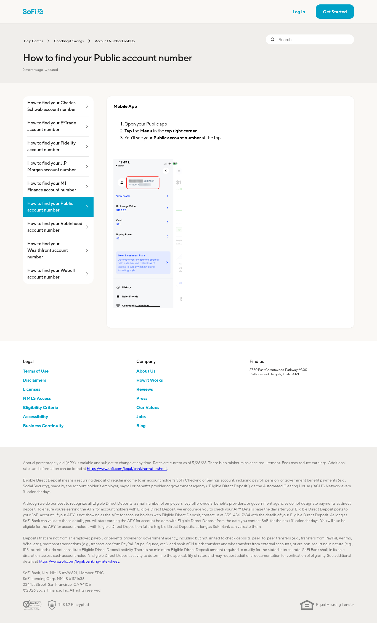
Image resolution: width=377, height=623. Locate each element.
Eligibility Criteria (40, 407)
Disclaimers (34, 380)
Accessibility (35, 416)
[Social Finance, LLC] (33, 11)
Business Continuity (43, 425)
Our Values (147, 407)
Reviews (144, 389)
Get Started (335, 11)
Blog (141, 425)
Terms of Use (36, 371)
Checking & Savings (69, 41)
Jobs (141, 416)
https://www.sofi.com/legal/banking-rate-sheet (127, 468)
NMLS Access (37, 398)
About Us (145, 371)
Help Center (33, 41)
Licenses (31, 389)
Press (141, 398)
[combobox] (314, 39)
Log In (299, 11)
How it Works (149, 380)
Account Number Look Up (115, 41)
